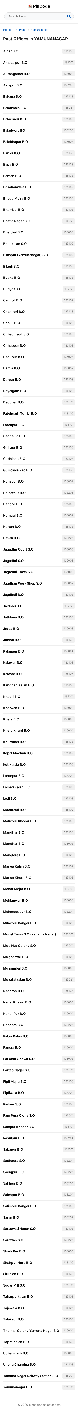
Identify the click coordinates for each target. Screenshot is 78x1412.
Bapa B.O (10, 164)
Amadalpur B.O (15, 62)
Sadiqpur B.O (13, 1172)
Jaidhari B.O (12, 606)
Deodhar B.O (13, 402)
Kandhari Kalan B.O (18, 685)
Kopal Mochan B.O (18, 753)
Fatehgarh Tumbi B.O (20, 413)
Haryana (21, 29)
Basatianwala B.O (17, 187)
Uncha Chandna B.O (19, 1364)
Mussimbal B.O (15, 968)
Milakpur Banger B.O (19, 923)
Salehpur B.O (13, 1195)
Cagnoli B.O (12, 300)
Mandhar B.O (13, 832)
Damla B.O (11, 368)
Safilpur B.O (12, 1183)
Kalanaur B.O (13, 651)
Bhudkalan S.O (15, 244)
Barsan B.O (12, 176)
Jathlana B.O (13, 617)
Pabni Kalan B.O (15, 1036)
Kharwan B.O (13, 708)
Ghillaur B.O (12, 447)
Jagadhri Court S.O (18, 549)
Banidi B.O (11, 153)
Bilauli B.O (11, 266)
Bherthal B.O (13, 232)
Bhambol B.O (13, 210)
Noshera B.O (13, 1025)
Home (7, 29)
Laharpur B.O (13, 776)
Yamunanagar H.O (17, 1387)
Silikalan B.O (13, 1274)
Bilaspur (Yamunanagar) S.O (25, 255)
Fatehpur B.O (13, 425)
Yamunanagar (39, 29)
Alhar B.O (10, 51)
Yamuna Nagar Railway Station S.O (30, 1376)
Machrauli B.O (14, 810)
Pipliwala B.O (13, 1093)
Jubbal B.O (12, 640)
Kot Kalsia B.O (14, 764)
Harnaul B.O (12, 515)
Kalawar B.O (12, 662)
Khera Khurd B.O (16, 730)
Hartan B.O (12, 527)
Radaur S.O (12, 1104)
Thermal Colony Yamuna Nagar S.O (31, 1330)
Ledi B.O (9, 798)
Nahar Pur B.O (14, 1013)
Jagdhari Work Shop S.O (22, 583)
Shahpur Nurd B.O (17, 1263)
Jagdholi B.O (13, 594)
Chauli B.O (11, 323)
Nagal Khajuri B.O (17, 1002)
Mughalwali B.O (15, 957)
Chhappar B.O (14, 345)
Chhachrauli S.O (16, 334)
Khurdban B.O (14, 742)
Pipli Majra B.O (14, 1081)
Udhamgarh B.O (15, 1353)
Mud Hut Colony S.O (19, 946)
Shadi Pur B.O (14, 1251)
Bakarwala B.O (14, 108)
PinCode (41, 6)
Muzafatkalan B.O (17, 979)
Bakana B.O (12, 96)
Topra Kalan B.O (16, 1342)
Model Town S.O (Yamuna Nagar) (29, 934)
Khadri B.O (11, 696)
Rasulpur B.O (13, 1138)
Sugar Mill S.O (14, 1285)
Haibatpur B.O (14, 493)
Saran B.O (11, 1217)
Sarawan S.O (13, 1240)
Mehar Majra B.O (16, 889)
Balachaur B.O (14, 119)
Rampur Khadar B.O (18, 1127)
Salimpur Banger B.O (19, 1206)
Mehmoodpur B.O (17, 911)
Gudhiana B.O (14, 459)
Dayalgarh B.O (14, 391)
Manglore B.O (14, 855)
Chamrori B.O (14, 312)
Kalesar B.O (12, 674)
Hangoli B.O (12, 504)
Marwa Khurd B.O (17, 878)
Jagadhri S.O (13, 561)
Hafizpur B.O (13, 481)
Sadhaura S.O (14, 1161)
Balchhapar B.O (15, 142)
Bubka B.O (11, 277)
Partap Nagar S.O (16, 1070)
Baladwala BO (14, 130)
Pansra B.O (12, 1047)
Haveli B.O (11, 538)
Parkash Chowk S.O (19, 1059)
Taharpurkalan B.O (18, 1296)
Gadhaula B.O (14, 436)
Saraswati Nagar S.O (19, 1228)
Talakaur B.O (13, 1319)
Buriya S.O (11, 289)
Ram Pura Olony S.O (19, 1115)
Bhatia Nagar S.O (16, 221)
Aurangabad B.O (16, 74)
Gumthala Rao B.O (17, 470)
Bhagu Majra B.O (16, 198)
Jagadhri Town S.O (18, 572)
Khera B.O (11, 719)
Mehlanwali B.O (15, 900)
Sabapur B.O (13, 1149)
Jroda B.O (11, 629)
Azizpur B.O (12, 85)
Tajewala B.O (13, 1308)
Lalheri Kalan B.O (16, 787)
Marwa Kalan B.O (16, 866)
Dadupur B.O (13, 357)
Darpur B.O (12, 379)
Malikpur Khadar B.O (19, 821)
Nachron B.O (13, 991)
